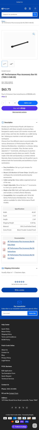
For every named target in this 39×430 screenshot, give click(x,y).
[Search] (35, 14)
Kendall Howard (6, 71)
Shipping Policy (7, 334)
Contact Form (13, 393)
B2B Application (7, 371)
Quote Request (6, 376)
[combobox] (20, 14)
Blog (3, 355)
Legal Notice (6, 360)
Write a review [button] (19, 290)
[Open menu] (35, 8)
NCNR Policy (6, 340)
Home (3, 21)
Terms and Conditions (9, 337)
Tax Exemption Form (8, 373)
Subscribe (32, 313)
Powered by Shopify (27, 415)
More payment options (19, 112)
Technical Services (8, 379)
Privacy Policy (6, 358)
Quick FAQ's (5, 329)
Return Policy (6, 332)
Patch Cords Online (15, 415)
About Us (5, 350)
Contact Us (19, 2)
